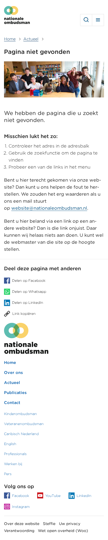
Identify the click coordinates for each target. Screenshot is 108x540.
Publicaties (15, 392)
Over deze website (21, 523)
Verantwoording (19, 530)
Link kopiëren (24, 314)
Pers (8, 474)
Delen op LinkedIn (27, 303)
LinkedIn (84, 496)
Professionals (15, 454)
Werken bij (13, 464)
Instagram (21, 507)
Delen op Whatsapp (29, 292)
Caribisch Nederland (21, 434)
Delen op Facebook (28, 281)
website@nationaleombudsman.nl (49, 208)
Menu (98, 20)
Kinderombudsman (20, 414)
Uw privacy (69, 523)
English (10, 444)
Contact (12, 402)
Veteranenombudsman (24, 424)
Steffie (49, 523)
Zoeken (86, 20)
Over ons (13, 372)
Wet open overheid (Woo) (63, 530)
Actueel (12, 382)
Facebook (20, 496)
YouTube (53, 496)
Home (10, 362)
